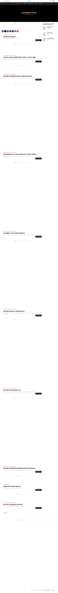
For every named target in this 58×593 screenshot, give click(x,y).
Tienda (17, 3)
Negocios (25, 3)
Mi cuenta (40, 3)
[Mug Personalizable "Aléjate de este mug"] (44, 40)
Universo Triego (30, 3)
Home (25, 14)
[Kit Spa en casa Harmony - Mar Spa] (44, 34)
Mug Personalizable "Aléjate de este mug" (50, 38)
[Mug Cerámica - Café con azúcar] (44, 28)
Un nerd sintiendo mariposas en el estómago (19, 468)
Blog (21, 3)
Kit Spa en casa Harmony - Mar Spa (50, 33)
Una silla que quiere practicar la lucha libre (19, 57)
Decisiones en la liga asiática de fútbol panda (19, 154)
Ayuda (36, 3)
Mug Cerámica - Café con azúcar (50, 27)
